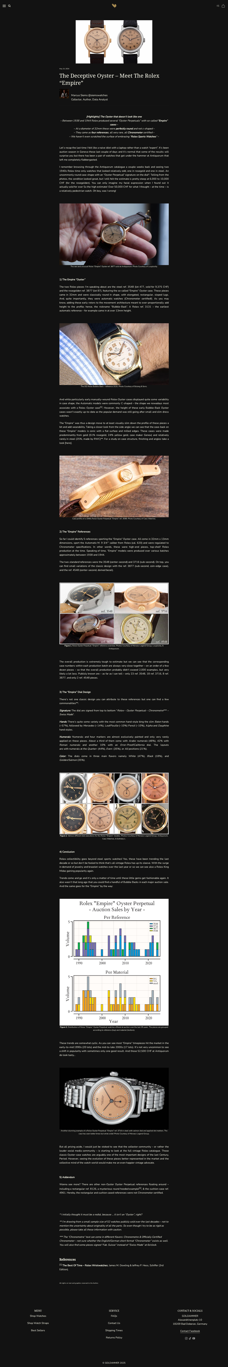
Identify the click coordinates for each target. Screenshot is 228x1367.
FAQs (114, 1316)
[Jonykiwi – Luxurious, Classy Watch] (114, 6)
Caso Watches (149, 518)
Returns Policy (114, 1337)
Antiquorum (127, 266)
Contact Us (114, 1323)
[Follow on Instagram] (186, 1338)
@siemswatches (97, 95)
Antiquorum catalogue (112, 167)
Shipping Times (114, 1330)
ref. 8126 (91, 1189)
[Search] (9, 6)
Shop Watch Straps (38, 1323)
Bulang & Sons (140, 386)
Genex (147, 435)
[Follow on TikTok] (190, 1338)
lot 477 (140, 287)
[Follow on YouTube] (193, 1338)
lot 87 (97, 290)
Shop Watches (38, 1316)
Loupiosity (152, 266)
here (68, 443)
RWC (97, 439)
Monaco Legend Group (139, 1133)
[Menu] (4, 6)
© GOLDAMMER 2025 (114, 1362)
